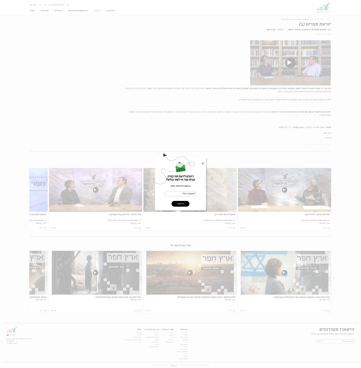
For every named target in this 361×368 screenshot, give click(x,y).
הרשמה (180, 204)
